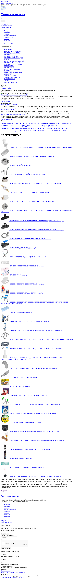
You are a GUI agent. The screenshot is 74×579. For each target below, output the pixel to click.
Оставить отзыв (5, 571)
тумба (64, 126)
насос (18, 126)
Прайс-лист (7, 514)
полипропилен (65, 123)
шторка (15, 123)
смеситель (6, 125)
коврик (44, 125)
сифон (46, 131)
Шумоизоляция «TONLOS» (9, 104)
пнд (29, 123)
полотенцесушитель (7, 131)
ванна (28, 128)
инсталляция (4, 123)
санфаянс (23, 123)
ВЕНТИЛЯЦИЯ (9, 66)
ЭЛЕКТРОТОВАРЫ (10, 75)
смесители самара (37, 128)
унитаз (51, 125)
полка (67, 126)
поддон (50, 131)
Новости (7, 32)
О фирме (7, 31)
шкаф (21, 126)
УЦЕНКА (7, 80)
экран (16, 131)
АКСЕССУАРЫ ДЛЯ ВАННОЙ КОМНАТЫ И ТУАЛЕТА (14, 61)
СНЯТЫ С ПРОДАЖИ (11, 82)
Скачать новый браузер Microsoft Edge (12, 577)
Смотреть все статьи (7, 119)
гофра (41, 123)
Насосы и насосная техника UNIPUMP (13, 114)
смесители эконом (59, 131)
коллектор (24, 128)
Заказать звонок (5, 548)
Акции (6, 39)
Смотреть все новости (7, 101)
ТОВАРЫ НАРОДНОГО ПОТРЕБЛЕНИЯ (12, 78)
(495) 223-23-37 (5, 24)
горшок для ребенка (59, 128)
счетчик (60, 126)
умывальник (52, 123)
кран (67, 128)
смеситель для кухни (11, 128)
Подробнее (4, 490)
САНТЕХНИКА (9, 49)
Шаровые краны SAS (7, 109)
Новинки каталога (10, 35)
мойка (56, 126)
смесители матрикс (37, 126)
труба (57, 123)
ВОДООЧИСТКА (9, 67)
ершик (42, 131)
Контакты (7, 40)
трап (36, 123)
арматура (9, 123)
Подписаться (5, 533)
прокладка (48, 128)
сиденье (14, 126)
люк (39, 123)
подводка (28, 125)
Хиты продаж (8, 37)
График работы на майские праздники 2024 (14, 95)
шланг (46, 123)
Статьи (6, 34)
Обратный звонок (6, 25)
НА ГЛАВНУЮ (9, 43)
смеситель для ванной (28, 130)
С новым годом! (6, 88)
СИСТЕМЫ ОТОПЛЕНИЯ (12, 51)
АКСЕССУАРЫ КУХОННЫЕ (13, 64)
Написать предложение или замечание (13, 572)
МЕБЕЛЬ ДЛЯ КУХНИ (11, 56)
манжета (33, 123)
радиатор (69, 131)
